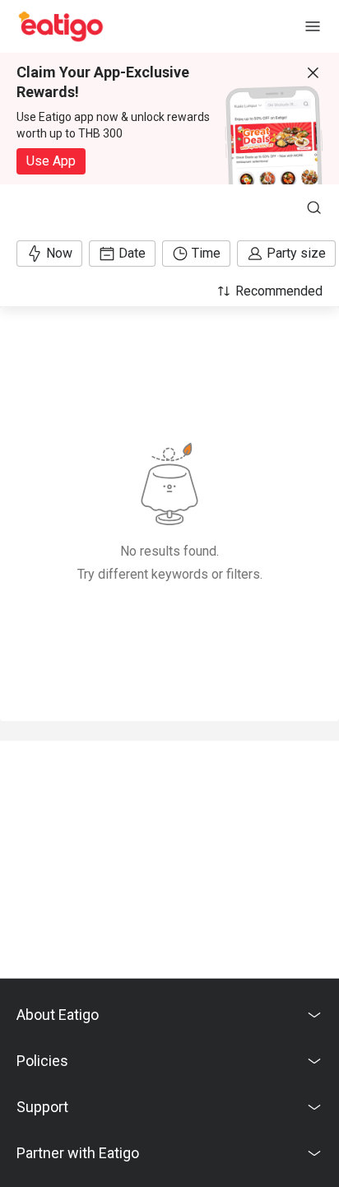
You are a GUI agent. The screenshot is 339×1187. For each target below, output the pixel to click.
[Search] (314, 207)
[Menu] (312, 26)
